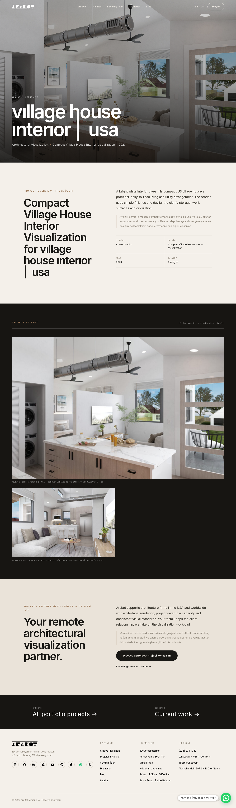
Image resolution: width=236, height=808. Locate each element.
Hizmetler (134, 6)
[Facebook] (24, 764)
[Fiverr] (80, 764)
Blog (148, 6)
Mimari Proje (147, 762)
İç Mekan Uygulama (151, 768)
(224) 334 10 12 (187, 750)
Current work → (177, 712)
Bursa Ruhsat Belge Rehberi (155, 780)
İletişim (215, 6)
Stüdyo (82, 6)
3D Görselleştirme (150, 750)
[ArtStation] (43, 764)
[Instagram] (15, 764)
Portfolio (31, 97)
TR (196, 6)
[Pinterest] (61, 764)
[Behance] (33, 764)
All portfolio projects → (65, 712)
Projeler (96, 6)
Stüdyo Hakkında (110, 750)
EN (202, 6)
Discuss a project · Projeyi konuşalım (147, 655)
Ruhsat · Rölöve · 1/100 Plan (155, 774)
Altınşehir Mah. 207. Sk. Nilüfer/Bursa (199, 768)
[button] (226, 798)
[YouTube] (52, 764)
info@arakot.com (188, 762)
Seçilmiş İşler (115, 6)
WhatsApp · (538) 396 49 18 (195, 756)
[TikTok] (71, 764)
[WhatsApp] (89, 764)
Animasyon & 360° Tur (152, 756)
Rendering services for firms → (133, 666)
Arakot (16, 97)
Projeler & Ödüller (110, 756)
